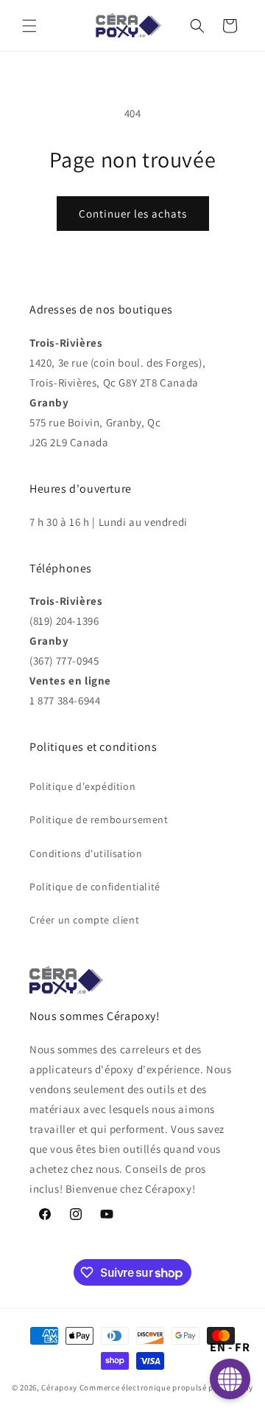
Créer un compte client (84, 919)
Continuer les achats (133, 214)
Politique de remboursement (99, 819)
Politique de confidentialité (94, 886)
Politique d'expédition (82, 786)
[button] (29, 26)
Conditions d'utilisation (85, 853)
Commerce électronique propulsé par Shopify (166, 1387)
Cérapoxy (59, 1387)
